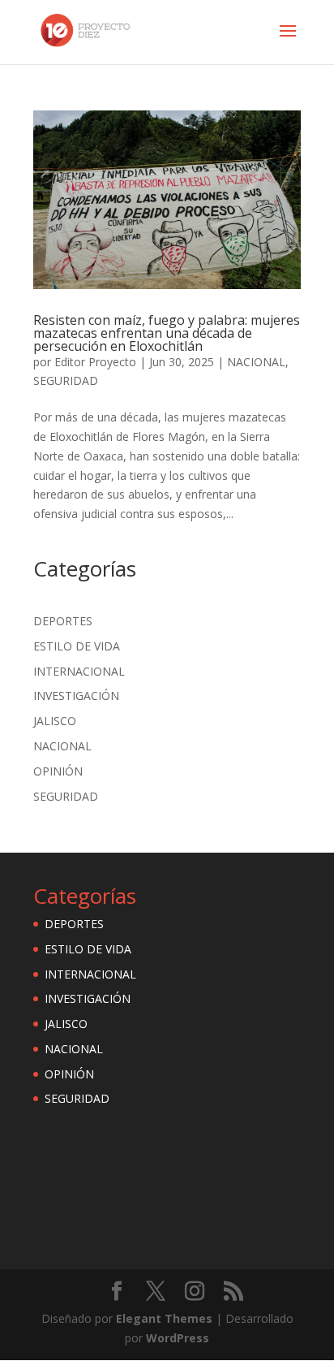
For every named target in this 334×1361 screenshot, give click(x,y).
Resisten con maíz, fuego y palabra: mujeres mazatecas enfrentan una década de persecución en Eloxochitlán (166, 333)
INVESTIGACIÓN (76, 695)
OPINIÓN (58, 771)
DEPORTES (62, 621)
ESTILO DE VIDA (76, 646)
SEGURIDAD (65, 380)
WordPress (177, 1338)
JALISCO (54, 720)
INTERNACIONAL (79, 671)
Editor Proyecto (95, 361)
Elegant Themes (164, 1318)
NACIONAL (256, 361)
